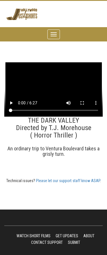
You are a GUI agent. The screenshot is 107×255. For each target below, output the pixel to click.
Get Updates (67, 236)
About (88, 236)
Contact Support (47, 242)
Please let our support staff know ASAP (68, 180)
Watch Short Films (34, 236)
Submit (74, 242)
